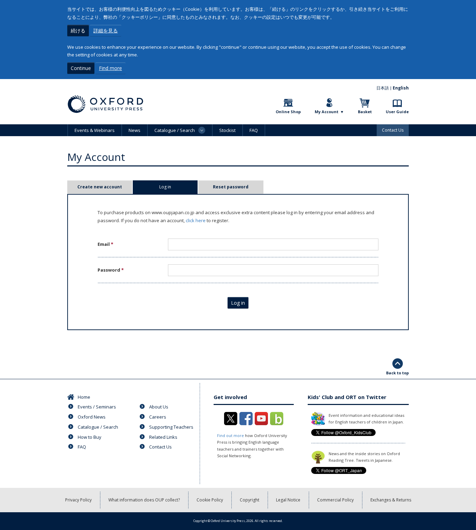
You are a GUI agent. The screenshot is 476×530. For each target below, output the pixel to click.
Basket (365, 111)
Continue (81, 68)
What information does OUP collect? (144, 500)
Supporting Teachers (171, 427)
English (401, 88)
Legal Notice (288, 500)
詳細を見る (105, 30)
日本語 (382, 88)
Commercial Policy (335, 500)
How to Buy (89, 437)
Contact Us (393, 130)
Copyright (249, 500)
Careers (157, 417)
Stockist (227, 130)
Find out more (230, 435)
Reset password (230, 187)
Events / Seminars (97, 407)
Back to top (397, 372)
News (134, 130)
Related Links (163, 437)
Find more (110, 68)
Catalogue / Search (98, 427)
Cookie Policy (210, 500)
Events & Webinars (95, 130)
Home (84, 397)
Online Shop (288, 111)
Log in (176, 187)
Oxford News (92, 417)
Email (105, 244)
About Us (158, 407)
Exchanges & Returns (390, 500)
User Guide (397, 111)
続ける (78, 30)
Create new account (99, 187)
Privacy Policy (78, 500)
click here (196, 220)
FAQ (253, 130)
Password (111, 270)
